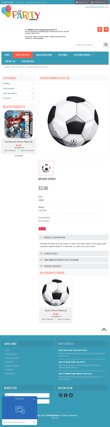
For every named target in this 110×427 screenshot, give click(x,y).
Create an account (39, 2)
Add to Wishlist (10, 150)
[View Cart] (106, 29)
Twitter (71, 395)
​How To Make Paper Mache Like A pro (75, 373)
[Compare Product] (99, 29)
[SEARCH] (105, 44)
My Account (19, 2)
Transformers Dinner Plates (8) (19, 141)
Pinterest (61, 395)
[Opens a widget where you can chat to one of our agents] (19, 410)
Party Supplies (17, 67)
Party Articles (66, 344)
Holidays (6, 83)
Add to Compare (27, 150)
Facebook (66, 395)
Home (6, 67)
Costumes (7, 98)
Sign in (28, 2)
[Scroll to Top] (105, 330)
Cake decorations (10, 93)
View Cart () (100, 2)
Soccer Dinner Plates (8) (56, 310)
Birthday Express (46, 179)
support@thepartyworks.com (97, 6)
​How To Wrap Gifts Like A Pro (72, 362)
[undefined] (73, 148)
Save (43, 229)
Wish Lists (83, 2)
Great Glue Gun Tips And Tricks (73, 350)
